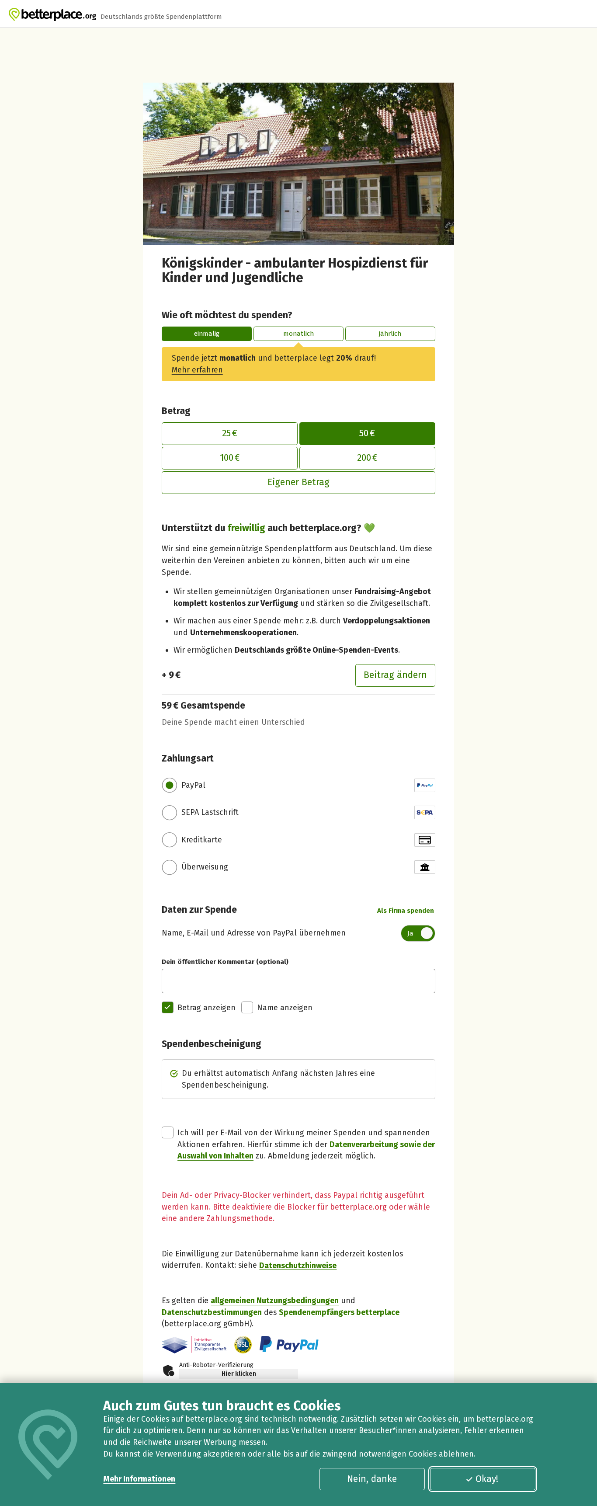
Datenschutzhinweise (298, 1265)
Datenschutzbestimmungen (212, 1312)
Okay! (487, 1479)
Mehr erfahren (197, 370)
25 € (229, 433)
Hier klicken (239, 1373)
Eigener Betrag (298, 482)
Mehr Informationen (139, 1479)
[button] (243, 1344)
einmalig (206, 333)
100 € (230, 457)
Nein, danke (372, 1479)
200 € (367, 457)
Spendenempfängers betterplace (339, 1312)
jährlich (390, 333)
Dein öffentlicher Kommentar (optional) (225, 962)
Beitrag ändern (395, 675)
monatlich (298, 333)
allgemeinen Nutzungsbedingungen (275, 1300)
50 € (367, 433)
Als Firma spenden (405, 911)
